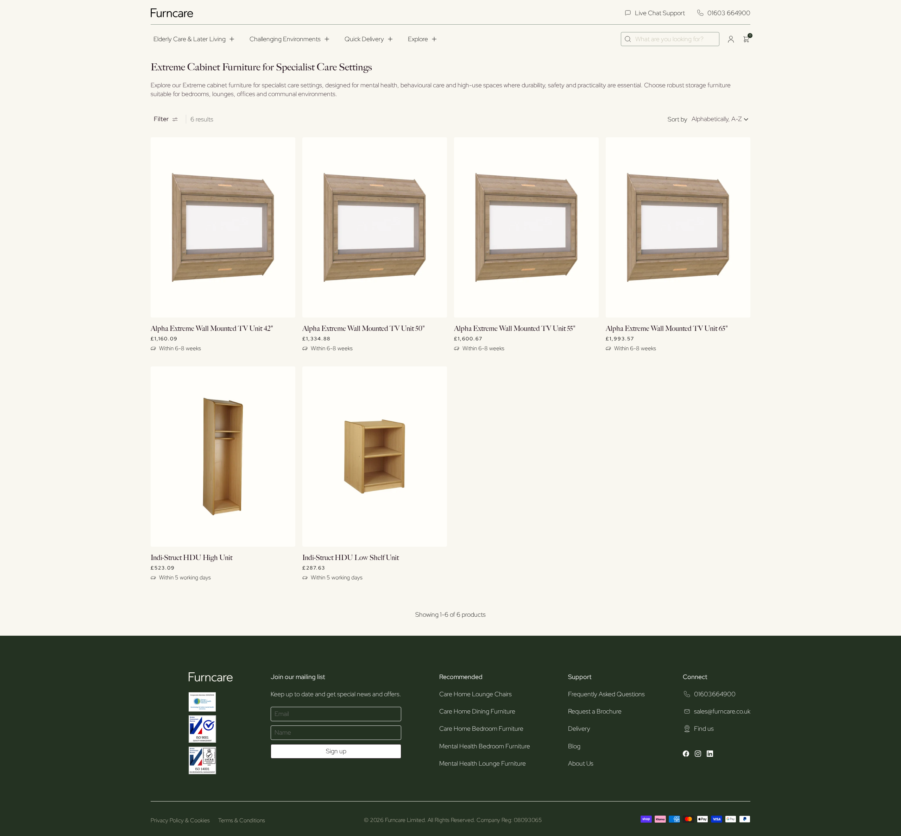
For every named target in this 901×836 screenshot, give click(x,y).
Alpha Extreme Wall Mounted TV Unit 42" (212, 329)
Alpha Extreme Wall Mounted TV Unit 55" (514, 329)
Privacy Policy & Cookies (180, 820)
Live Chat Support (660, 13)
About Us (580, 763)
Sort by (677, 119)
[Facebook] (686, 754)
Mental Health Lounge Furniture (482, 763)
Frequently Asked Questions (606, 694)
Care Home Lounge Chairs (475, 694)
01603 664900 (728, 13)
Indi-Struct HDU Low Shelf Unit (350, 558)
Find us (704, 728)
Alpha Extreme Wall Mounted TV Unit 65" (667, 329)
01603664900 (715, 694)
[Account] (730, 39)
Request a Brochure (595, 711)
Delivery (579, 728)
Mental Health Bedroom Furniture (484, 746)
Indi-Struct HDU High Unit (191, 558)
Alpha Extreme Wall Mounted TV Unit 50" (363, 329)
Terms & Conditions (241, 820)
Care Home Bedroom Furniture (481, 728)
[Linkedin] (710, 754)
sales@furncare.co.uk (722, 711)
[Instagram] (698, 754)
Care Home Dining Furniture (477, 711)
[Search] (628, 38)
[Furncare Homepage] (173, 12)
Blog (574, 746)
